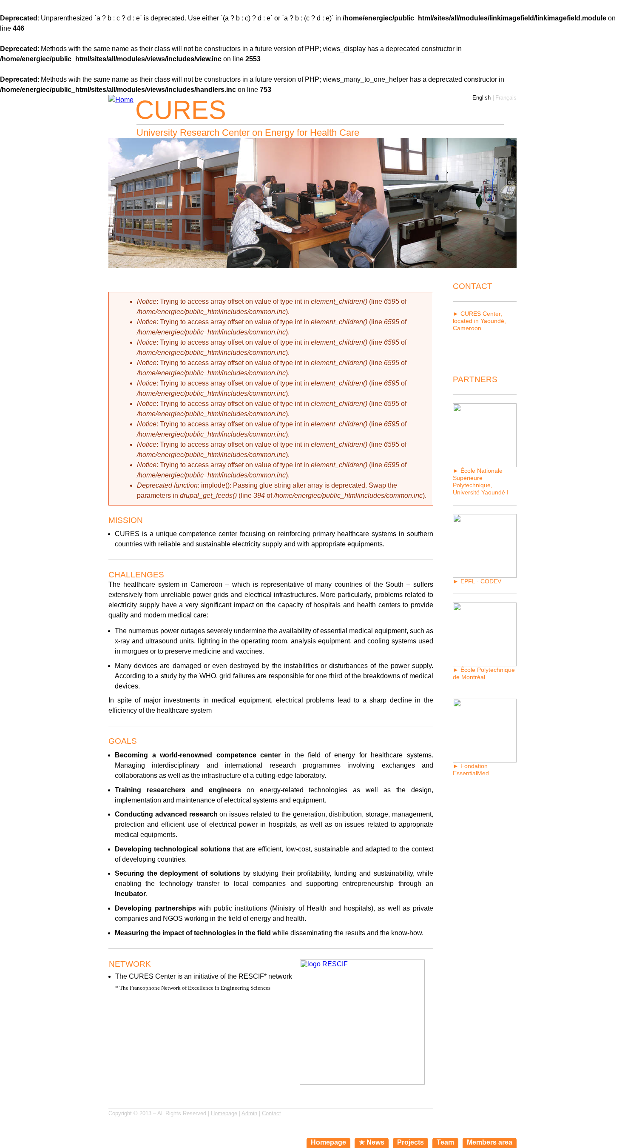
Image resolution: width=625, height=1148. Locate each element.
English (481, 97)
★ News (371, 1142)
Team (445, 1142)
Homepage (224, 1113)
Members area (489, 1142)
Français (506, 97)
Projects (410, 1142)
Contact (271, 1113)
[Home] (121, 100)
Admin (249, 1113)
